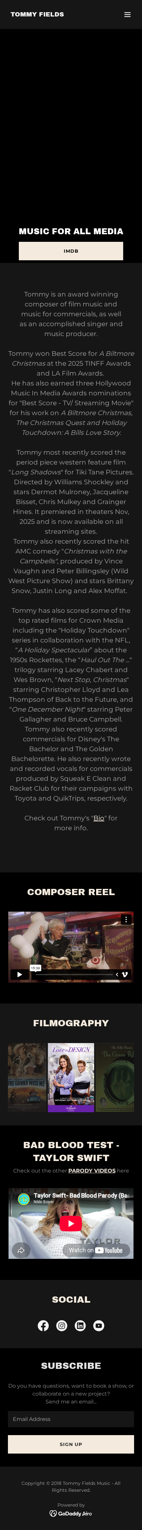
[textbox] (71, 1419)
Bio (98, 818)
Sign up (71, 1444)
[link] (37, 15)
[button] (127, 14)
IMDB (71, 251)
